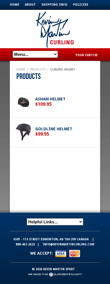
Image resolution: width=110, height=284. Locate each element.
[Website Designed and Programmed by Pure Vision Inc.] (55, 274)
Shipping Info (54, 4)
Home (14, 4)
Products (38, 69)
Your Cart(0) (86, 55)
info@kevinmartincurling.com (68, 244)
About (30, 4)
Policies (80, 4)
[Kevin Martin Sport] (55, 29)
